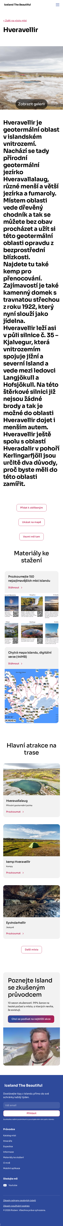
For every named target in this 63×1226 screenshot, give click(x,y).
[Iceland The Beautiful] (17, 4)
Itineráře (7, 1141)
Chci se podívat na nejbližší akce (31, 1019)
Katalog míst (9, 1135)
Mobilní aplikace (11, 1168)
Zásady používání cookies (16, 1206)
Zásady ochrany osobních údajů (19, 1200)
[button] (57, 4)
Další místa (31, 949)
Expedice (8, 1146)
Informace (8, 1152)
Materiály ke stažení (13, 1157)
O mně (6, 1162)
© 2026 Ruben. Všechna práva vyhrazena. (24, 1210)
